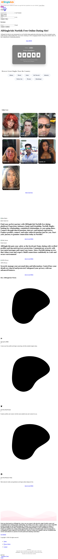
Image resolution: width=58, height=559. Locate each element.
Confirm (7, 26)
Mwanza (29, 79)
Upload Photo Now (29, 290)
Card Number (18, 13)
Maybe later (29, 293)
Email (16, 25)
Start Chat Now (29, 192)
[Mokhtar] (47, 125)
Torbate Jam (19, 79)
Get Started (3, 534)
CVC (16, 17)
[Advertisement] (29, 94)
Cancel (2, 19)
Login (4, 7)
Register (5, 8)
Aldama (11, 75)
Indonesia (46, 75)
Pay (6, 19)
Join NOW (29, 41)
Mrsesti (19, 75)
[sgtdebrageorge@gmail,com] (11, 178)
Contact (5, 547)
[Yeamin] (29, 151)
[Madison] (11, 151)
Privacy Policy (7, 544)
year (6, 15)
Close (7, 556)
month (5, 14)
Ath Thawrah (36, 75)
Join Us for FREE (29, 239)
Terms (5, 541)
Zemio (27, 75)
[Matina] (11, 125)
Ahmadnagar (38, 79)
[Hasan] (29, 125)
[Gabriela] (47, 151)
